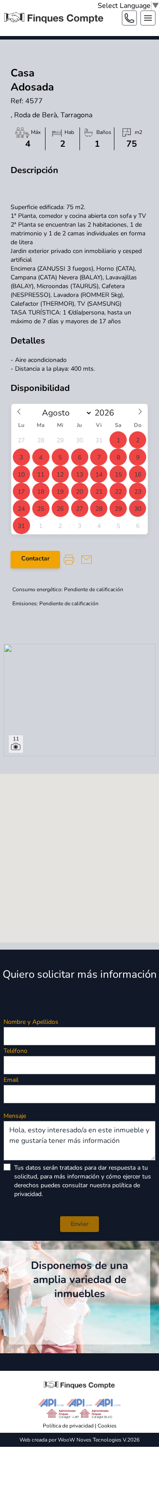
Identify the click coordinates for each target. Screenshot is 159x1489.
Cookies (107, 1425)
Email (11, 1080)
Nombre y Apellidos (31, 1022)
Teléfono (15, 1051)
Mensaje (15, 1116)
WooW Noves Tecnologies (89, 1439)
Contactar (35, 558)
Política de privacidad (68, 1425)
